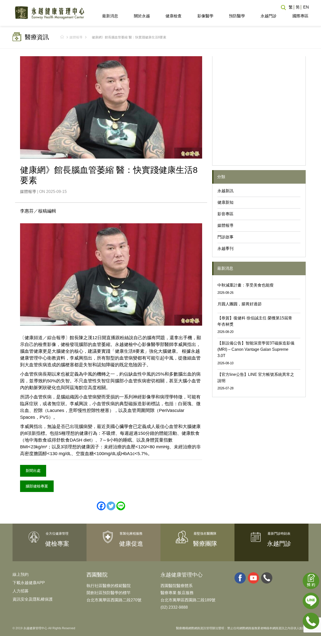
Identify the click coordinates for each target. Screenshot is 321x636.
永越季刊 (225, 248)
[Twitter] (111, 506)
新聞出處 (33, 470)
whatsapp (266, 578)
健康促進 (131, 543)
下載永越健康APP (29, 583)
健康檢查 (174, 16)
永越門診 (269, 16)
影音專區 (225, 214)
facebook (240, 578)
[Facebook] (101, 506)
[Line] (120, 506)
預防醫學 (237, 16)
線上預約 (21, 574)
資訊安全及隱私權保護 (33, 599)
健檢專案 (57, 543)
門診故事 (225, 237)
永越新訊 (225, 191)
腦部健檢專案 (37, 486)
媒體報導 (76, 37)
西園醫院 (97, 575)
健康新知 (225, 202)
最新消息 (110, 16)
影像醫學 (205, 16)
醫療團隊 (205, 543)
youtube (253, 578)
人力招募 (21, 591)
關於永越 (142, 16)
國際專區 (300, 16)
